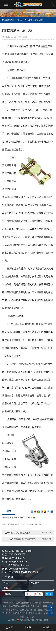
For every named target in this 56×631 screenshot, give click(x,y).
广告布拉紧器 (29, 517)
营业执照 (12, 620)
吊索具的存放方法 (22, 532)
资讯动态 (28, 20)
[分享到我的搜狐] (45, 512)
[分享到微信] (38, 512)
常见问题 (39, 20)
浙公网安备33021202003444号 (33, 620)
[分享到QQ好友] (42, 512)
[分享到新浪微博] (35, 512)
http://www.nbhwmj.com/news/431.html (26, 525)
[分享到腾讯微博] (48, 512)
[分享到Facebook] (52, 512)
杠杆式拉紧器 (17, 517)
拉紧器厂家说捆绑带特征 (25, 539)
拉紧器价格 (13, 609)
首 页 (19, 20)
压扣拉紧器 (6, 517)
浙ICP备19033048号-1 (19, 606)
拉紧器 (44, 606)
